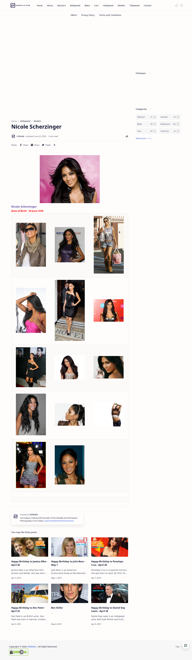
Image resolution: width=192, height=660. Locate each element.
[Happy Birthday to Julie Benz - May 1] (69, 547)
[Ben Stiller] (69, 593)
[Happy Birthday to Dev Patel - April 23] (29, 593)
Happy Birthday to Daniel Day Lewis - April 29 (108, 609)
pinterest (70, 521)
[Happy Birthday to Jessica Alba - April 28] (29, 547)
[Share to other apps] (54, 145)
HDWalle (31, 646)
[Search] (181, 5)
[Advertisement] (96, 45)
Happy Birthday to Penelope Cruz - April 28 (107, 563)
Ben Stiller (57, 607)
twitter (55, 521)
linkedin (62, 521)
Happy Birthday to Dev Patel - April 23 (28, 609)
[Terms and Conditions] (110, 15)
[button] (176, 5)
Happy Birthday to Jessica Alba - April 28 (29, 563)
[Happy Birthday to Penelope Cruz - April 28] (109, 547)
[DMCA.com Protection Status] (33, 652)
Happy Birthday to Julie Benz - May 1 (68, 563)
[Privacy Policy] (88, 15)
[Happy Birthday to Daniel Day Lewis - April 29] (109, 593)
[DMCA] (74, 15)
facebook (48, 521)
